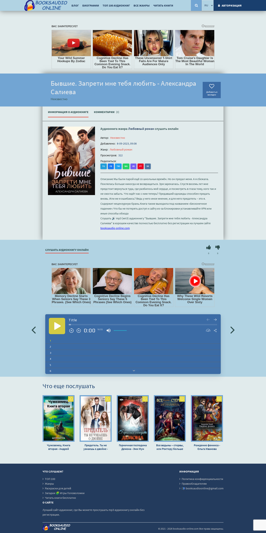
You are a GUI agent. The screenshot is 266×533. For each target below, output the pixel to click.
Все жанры (142, 5)
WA (126, 166)
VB (133, 166)
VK (148, 166)
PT (140, 166)
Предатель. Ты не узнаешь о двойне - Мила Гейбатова (95, 447)
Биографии (90, 5)
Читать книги (163, 5)
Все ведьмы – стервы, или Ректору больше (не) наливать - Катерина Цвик (169, 447)
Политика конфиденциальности (202, 479)
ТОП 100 (50, 479)
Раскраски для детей (58, 488)
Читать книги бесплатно (60, 497)
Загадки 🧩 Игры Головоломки (65, 493)
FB (111, 166)
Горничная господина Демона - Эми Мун (133, 447)
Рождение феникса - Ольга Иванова (207, 447)
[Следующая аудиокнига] (232, 330)
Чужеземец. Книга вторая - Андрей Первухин (58, 447)
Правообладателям (194, 483)
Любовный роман (141, 129)
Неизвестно (117, 137)
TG (103, 166)
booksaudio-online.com (115, 228)
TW (118, 166)
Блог (75, 5)
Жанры (49, 483)
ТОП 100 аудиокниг (116, 5)
